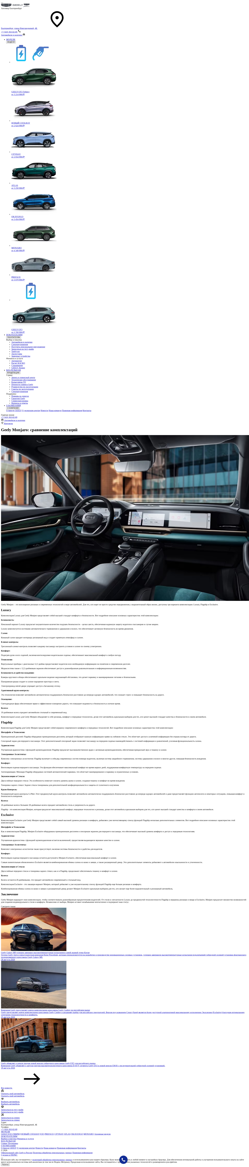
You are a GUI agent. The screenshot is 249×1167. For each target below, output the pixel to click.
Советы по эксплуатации (22, 389)
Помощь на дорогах (20, 396)
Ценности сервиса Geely (22, 384)
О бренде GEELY (14, 410)
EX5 (42, 1134)
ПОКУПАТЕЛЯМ (14, 335)
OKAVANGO (77, 1134)
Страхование (17, 365)
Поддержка (13, 1143)
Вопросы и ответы (19, 403)
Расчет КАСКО (18, 363)
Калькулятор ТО (18, 382)
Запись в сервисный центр (23, 377)
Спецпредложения (19, 344)
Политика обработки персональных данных (52, 1153)
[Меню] (2, 2)
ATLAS (67, 1134)
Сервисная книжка (19, 401)
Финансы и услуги (25, 1139)
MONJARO (89, 1134)
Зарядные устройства (20, 356)
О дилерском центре (31, 410)
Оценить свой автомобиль (12, 1096)
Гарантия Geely (18, 398)
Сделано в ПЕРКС (9, 1155)
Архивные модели (102, 1134)
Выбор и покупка (9, 1139)
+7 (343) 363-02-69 (9, 417)
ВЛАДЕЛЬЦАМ (13, 370)
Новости (44, 410)
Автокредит (16, 361)
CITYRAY (59, 1134)
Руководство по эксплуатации (24, 387)
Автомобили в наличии (21, 342)
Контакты (87, 410)
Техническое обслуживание (23, 380)
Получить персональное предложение (28, 347)
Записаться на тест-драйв (22, 349)
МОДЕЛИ (10, 39)
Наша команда (55, 410)
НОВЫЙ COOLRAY (30, 1134)
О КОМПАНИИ (13, 405)
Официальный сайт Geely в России (16, 1153)
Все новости (7, 1088)
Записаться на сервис (10, 1120)
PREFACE (49, 1134)
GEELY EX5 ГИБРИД (11, 1134)
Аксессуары (16, 354)
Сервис (4, 1143)
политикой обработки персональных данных (52, 1160)
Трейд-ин (15, 351)
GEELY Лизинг (18, 368)
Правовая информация (72, 410)
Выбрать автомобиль (10, 1104)
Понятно (5, 1165)
